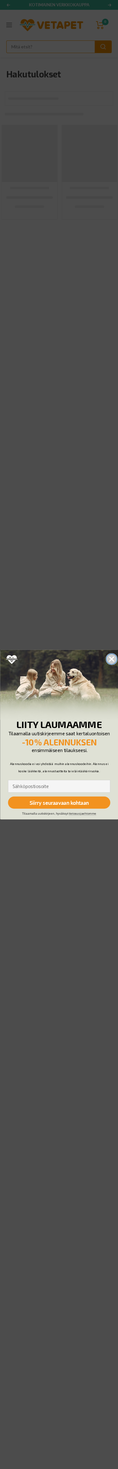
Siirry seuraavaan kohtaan (58, 802)
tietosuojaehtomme (82, 814)
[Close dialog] (111, 659)
